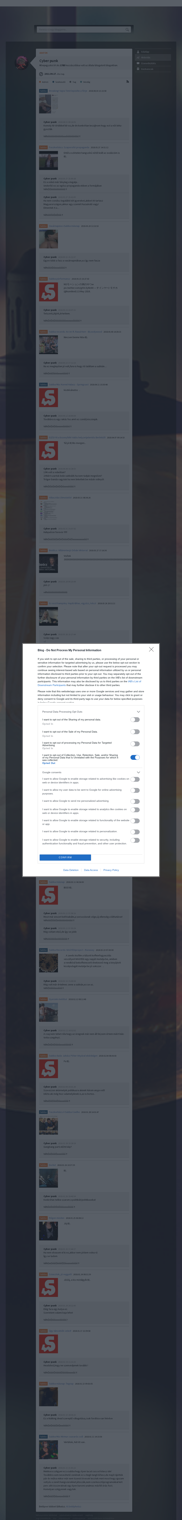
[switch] (135, 719)
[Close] (152, 650)
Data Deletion (71, 870)
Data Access (91, 870)
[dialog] (91, 760)
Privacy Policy (111, 870)
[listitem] (91, 712)
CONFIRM (65, 857)
